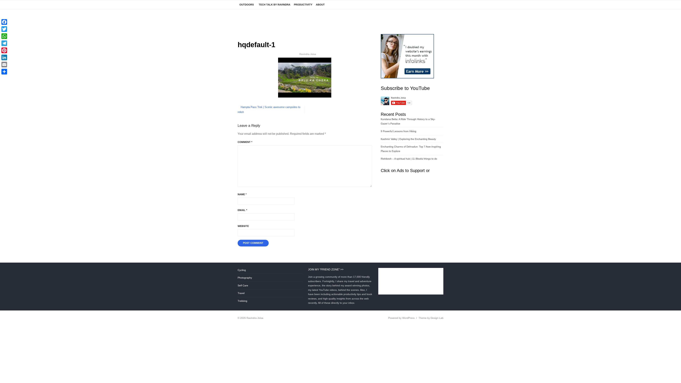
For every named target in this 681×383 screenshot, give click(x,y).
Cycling (242, 270)
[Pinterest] (4, 50)
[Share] (4, 71)
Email (242, 210)
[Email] (4, 64)
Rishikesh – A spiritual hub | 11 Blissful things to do (409, 158)
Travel (241, 293)
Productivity (303, 4)
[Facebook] (4, 22)
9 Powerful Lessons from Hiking (398, 131)
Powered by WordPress (401, 318)
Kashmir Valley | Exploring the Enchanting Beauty (408, 139)
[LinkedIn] (4, 57)
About (320, 4)
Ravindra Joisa (307, 54)
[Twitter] (4, 29)
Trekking (242, 300)
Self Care (243, 285)
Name (242, 194)
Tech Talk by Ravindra (274, 4)
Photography (245, 277)
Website (243, 226)
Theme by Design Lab (431, 318)
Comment (245, 142)
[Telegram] (4, 43)
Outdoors (246, 4)
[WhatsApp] (4, 36)
